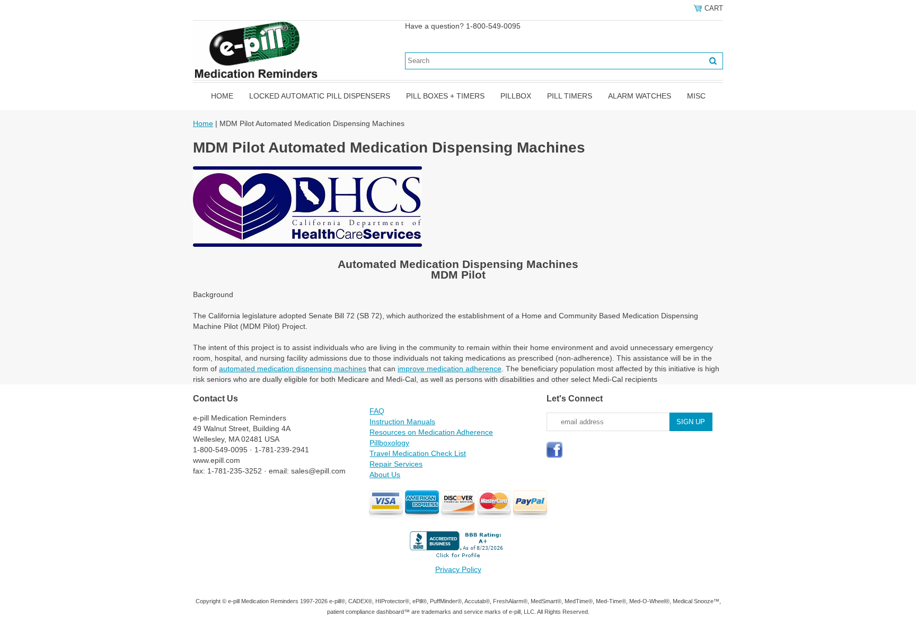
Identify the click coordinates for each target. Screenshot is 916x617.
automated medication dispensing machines (292, 368)
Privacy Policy (458, 569)
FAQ (376, 411)
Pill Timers (569, 96)
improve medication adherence (449, 368)
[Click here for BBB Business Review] (458, 559)
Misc (696, 96)
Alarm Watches (639, 96)
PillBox (515, 96)
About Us (384, 474)
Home (222, 96)
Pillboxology (389, 443)
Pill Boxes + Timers (445, 96)
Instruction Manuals (402, 421)
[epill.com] (256, 50)
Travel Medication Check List (417, 453)
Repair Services (395, 464)
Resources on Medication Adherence (431, 432)
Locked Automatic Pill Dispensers (319, 96)
